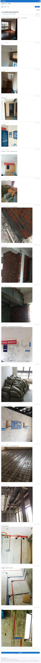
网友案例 (9, 3)
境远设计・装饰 (4, 3)
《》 (6, 657)
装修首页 (4, 1)
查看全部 (38, 9)
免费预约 (37, 6)
